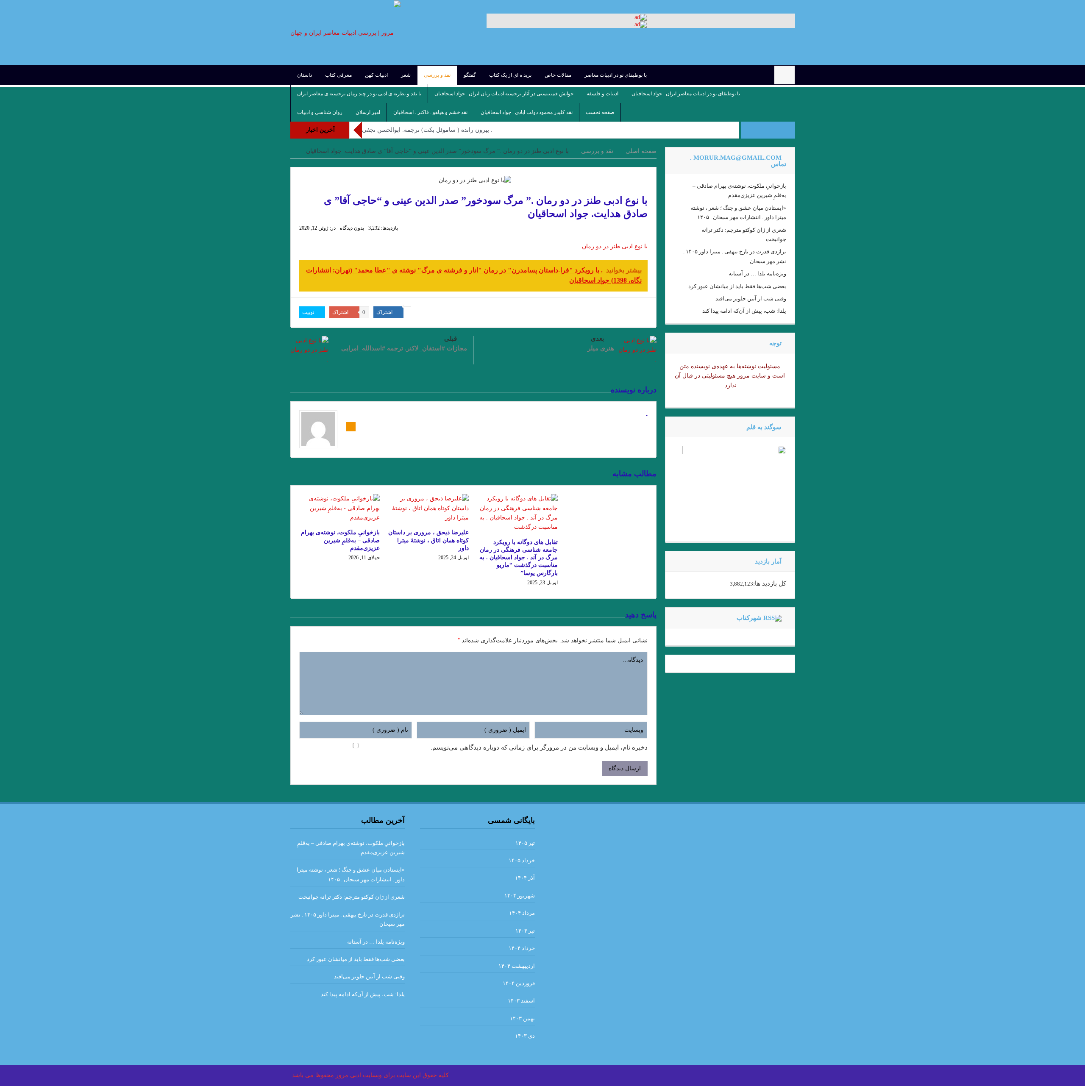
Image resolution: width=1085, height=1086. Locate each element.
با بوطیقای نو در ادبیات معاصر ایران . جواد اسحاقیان (686, 94)
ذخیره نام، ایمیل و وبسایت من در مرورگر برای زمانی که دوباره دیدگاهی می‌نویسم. (539, 747)
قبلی (450, 338)
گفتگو (470, 75)
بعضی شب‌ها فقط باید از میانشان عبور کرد (737, 286)
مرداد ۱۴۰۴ (522, 913)
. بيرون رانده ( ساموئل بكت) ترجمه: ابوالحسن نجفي (427, 130)
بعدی (597, 338)
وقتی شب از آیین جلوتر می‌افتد (750, 298)
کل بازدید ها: (769, 583)
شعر (406, 75)
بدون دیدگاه (352, 228)
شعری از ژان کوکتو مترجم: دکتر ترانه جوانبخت (351, 897)
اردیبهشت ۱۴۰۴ (516, 966)
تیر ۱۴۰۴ (525, 931)
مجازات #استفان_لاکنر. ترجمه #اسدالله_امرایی (404, 348)
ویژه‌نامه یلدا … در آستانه (757, 273)
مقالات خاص (558, 75)
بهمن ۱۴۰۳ (522, 1018)
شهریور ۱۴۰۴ (519, 895)
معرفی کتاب (338, 75)
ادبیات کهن (376, 75)
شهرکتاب (749, 617)
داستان (304, 75)
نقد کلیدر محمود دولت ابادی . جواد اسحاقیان (527, 112)
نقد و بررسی (437, 75)
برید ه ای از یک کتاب (510, 75)
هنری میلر (600, 348)
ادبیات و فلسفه (602, 94)
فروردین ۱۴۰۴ (519, 983)
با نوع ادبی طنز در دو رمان (615, 246)
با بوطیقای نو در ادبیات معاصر (615, 75)
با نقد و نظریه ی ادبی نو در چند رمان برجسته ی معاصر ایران (359, 94)
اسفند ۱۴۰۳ (521, 1000)
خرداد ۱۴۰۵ (522, 860)
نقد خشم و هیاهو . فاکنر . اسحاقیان (430, 112)
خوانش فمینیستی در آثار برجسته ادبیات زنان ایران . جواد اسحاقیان (503, 94)
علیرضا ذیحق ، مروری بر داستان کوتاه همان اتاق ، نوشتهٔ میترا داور (428, 540)
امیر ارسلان (368, 112)
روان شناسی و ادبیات (319, 112)
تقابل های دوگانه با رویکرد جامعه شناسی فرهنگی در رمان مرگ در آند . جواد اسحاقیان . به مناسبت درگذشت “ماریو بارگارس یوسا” (518, 557)
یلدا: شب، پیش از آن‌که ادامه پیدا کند (744, 311)
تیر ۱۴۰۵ (525, 843)
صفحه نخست (600, 112)
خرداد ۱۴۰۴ (522, 948)
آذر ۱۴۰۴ (525, 878)
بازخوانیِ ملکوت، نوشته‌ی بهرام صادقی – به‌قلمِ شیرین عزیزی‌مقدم (340, 540)
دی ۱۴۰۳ (525, 1036)
